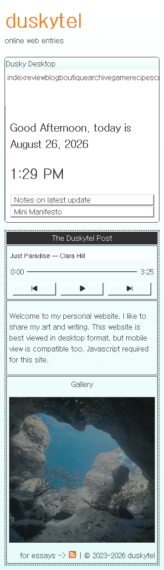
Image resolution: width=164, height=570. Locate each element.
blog (52, 77)
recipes (142, 77)
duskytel (43, 20)
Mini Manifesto (38, 211)
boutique (73, 77)
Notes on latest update (52, 200)
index (16, 77)
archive (100, 77)
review (35, 77)
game (121, 77)
